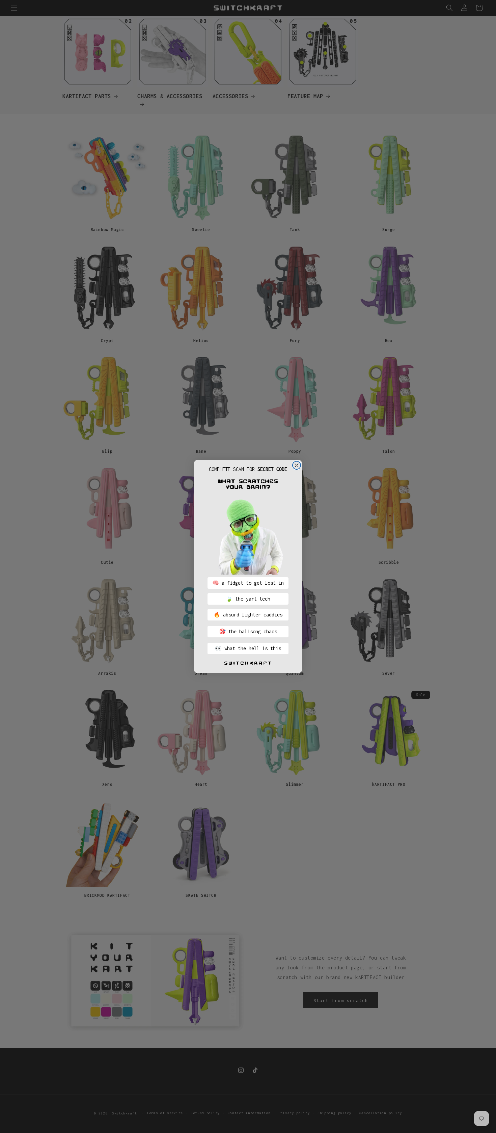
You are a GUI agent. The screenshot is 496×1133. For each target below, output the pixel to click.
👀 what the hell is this (248, 648)
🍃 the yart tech (248, 599)
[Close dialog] (297, 465)
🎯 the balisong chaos (248, 631)
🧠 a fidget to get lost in (248, 583)
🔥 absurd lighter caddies (248, 614)
